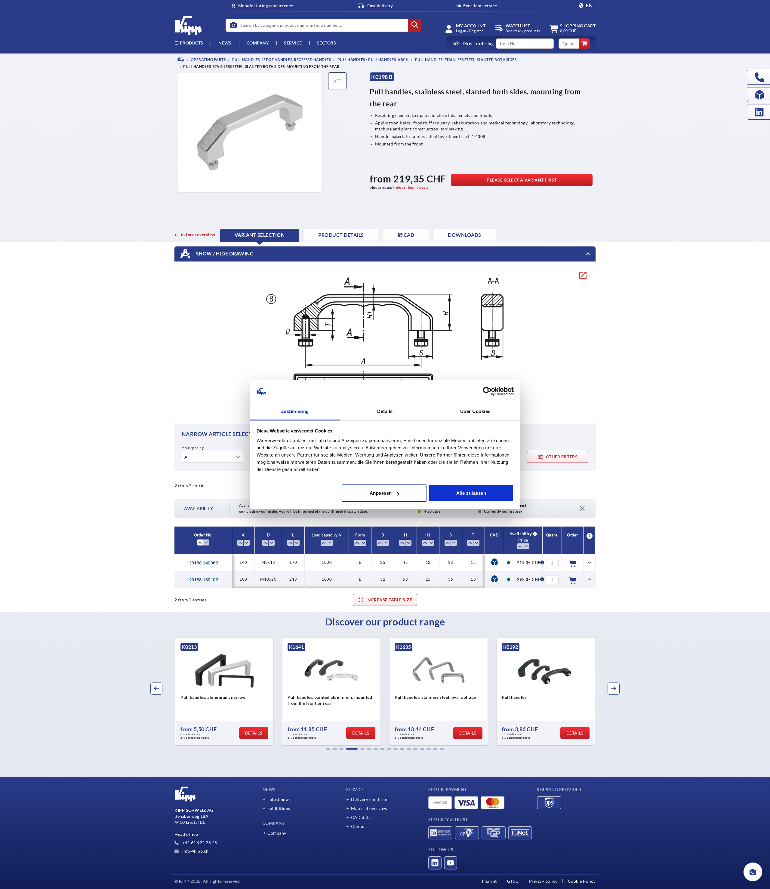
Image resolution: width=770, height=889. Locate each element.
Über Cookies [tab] (475, 411)
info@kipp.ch (195, 851)
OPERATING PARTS (208, 60)
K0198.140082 (203, 563)
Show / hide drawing (224, 253)
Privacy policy (543, 881)
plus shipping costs (412, 187)
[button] (328, 749)
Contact (359, 826)
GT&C (513, 881)
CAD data (361, 817)
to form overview (198, 234)
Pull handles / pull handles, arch (372, 60)
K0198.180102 (203, 579)
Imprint (489, 881)
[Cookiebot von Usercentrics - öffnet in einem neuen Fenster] (487, 391)
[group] (224, 691)
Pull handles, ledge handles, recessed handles (281, 60)
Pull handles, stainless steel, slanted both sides (465, 60)
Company (258, 43)
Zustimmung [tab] (295, 411)
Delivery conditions (371, 799)
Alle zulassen (471, 493)
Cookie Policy (582, 881)
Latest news (279, 799)
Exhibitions (278, 808)
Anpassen (381, 493)
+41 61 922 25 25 (199, 842)
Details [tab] (385, 411)
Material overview (369, 808)
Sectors (326, 43)
